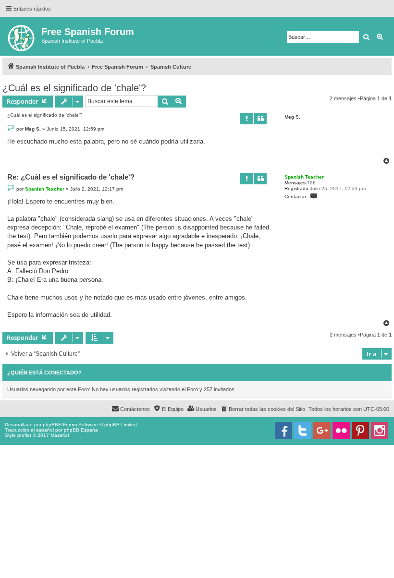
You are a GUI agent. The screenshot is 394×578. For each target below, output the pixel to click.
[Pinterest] (360, 430)
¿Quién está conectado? (44, 372)
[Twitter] (302, 430)
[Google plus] (322, 430)
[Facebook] (283, 430)
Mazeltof (59, 435)
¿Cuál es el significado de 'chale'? (74, 88)
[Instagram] (379, 430)
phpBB (50, 424)
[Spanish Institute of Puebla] (21, 36)
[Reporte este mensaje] (246, 118)
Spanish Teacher (304, 177)
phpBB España (81, 430)
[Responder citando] (260, 118)
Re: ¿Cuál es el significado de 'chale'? (71, 177)
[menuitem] (262, 409)
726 (311, 182)
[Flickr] (341, 430)
